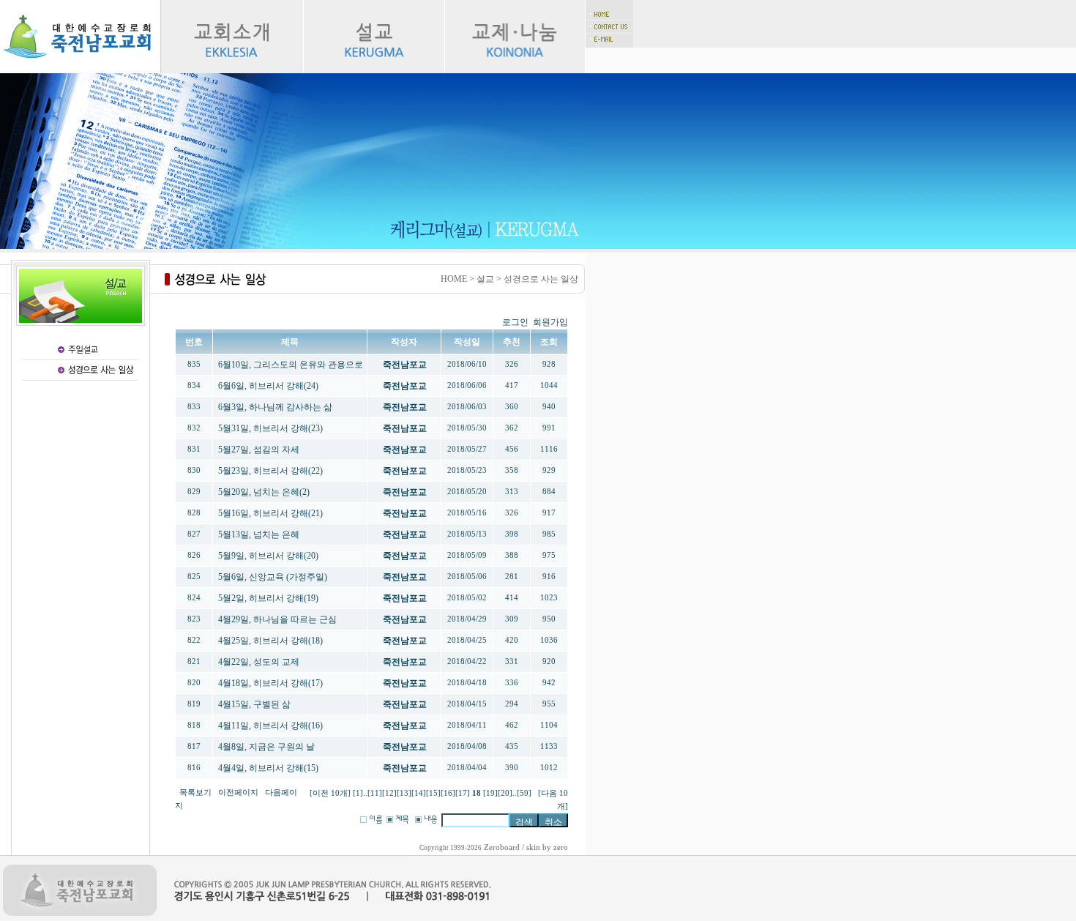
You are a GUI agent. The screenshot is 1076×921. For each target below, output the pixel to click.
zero (560, 847)
